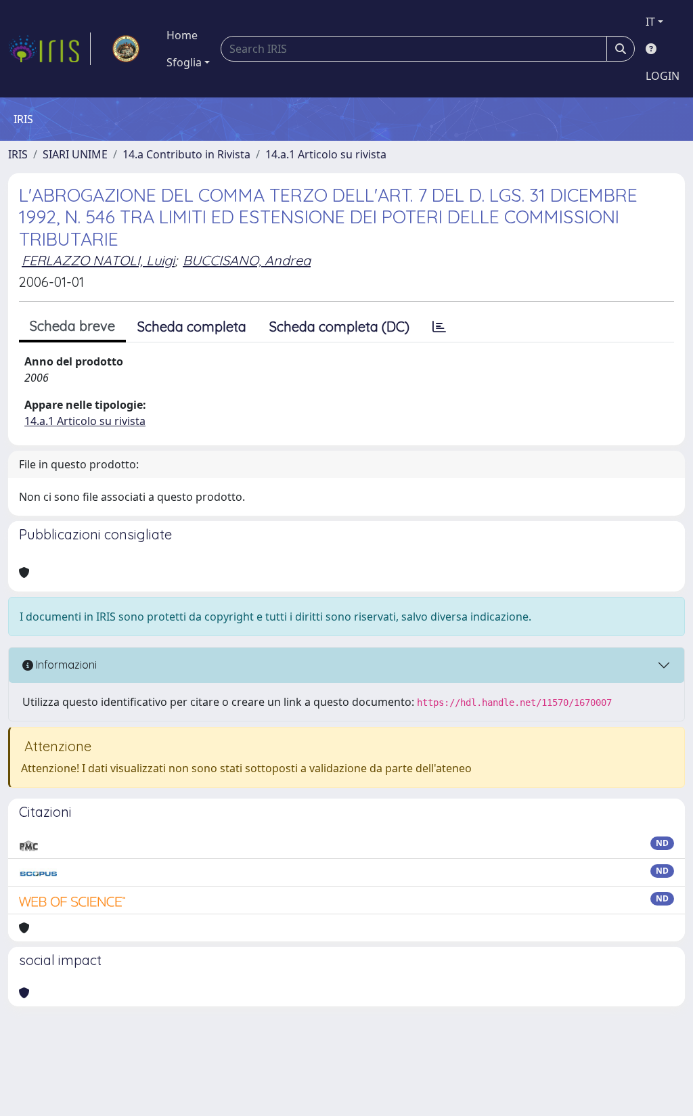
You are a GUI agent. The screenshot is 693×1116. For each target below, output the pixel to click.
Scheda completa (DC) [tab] (339, 326)
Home (182, 35)
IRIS (18, 154)
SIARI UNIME (75, 154)
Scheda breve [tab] (72, 325)
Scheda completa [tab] (191, 326)
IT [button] (650, 21)
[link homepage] (49, 48)
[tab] (439, 327)
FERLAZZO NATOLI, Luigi (98, 260)
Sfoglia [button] (184, 62)
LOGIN (662, 75)
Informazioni (65, 664)
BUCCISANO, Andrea (247, 260)
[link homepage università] (126, 48)
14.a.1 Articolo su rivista (325, 154)
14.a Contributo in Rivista (186, 154)
